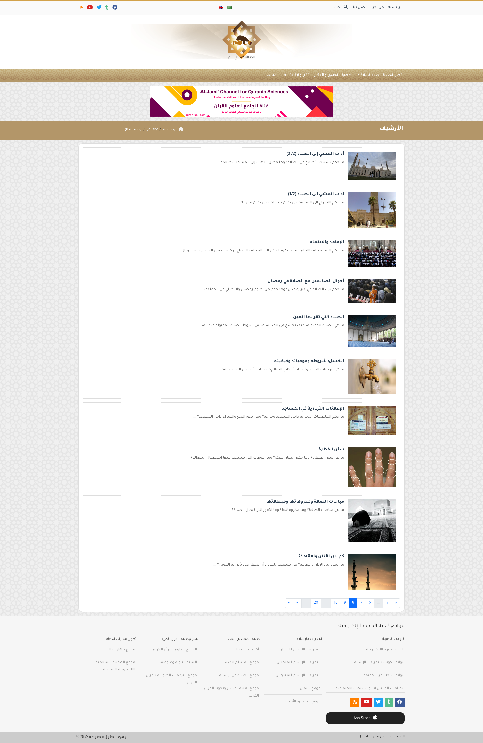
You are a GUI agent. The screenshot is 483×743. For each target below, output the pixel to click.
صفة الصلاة (369, 75)
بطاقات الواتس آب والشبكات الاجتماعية (369, 689)
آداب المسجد (276, 75)
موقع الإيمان (310, 689)
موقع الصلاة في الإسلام (239, 676)
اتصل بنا (360, 8)
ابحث (339, 8)
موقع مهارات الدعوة (118, 650)
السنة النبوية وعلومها (178, 663)
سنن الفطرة (331, 449)
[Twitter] (98, 8)
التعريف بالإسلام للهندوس (298, 676)
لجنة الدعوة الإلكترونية (384, 650)
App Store (362, 719)
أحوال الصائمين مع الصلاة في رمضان (306, 281)
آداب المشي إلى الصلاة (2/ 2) (315, 154)
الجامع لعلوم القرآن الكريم (175, 650)
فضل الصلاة (393, 75)
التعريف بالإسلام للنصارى (299, 650)
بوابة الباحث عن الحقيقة (383, 676)
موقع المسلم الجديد (241, 663)
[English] (221, 8)
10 (336, 603)
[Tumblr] (106, 8)
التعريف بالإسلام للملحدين (299, 663)
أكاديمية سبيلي (246, 650)
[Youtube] (89, 8)
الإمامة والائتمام (326, 242)
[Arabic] (229, 8)
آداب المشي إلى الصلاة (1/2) (316, 194)
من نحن (377, 8)
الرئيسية (395, 8)
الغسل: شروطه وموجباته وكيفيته (309, 361)
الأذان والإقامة (300, 75)
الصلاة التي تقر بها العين (318, 317)
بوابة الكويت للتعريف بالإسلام (378, 663)
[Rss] (81, 8)
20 (316, 603)
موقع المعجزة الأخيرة (303, 702)
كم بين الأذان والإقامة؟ (321, 556)
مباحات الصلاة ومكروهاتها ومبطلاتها (305, 502)
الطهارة (347, 75)
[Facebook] (114, 8)
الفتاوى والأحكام (326, 75)
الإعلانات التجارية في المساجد (313, 409)
